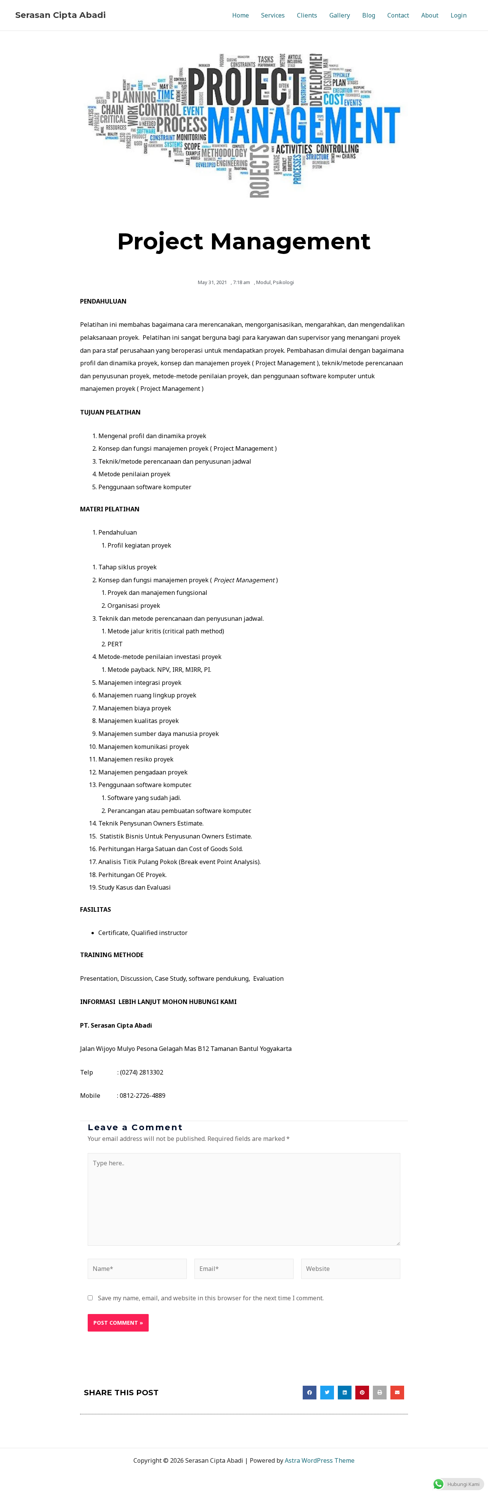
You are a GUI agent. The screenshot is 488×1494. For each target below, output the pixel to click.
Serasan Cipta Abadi (60, 15)
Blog (368, 15)
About (429, 15)
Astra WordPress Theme (320, 1460)
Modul (263, 282)
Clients (307, 15)
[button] (309, 1392)
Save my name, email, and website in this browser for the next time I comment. (211, 1298)
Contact (398, 15)
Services (273, 15)
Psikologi (283, 282)
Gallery (339, 15)
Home (240, 15)
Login (459, 15)
